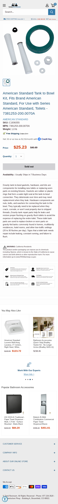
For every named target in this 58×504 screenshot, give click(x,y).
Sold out (29, 166)
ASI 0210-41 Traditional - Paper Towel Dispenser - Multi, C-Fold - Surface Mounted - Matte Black (14, 420)
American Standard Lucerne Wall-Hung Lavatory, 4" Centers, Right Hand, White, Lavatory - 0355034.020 (14, 343)
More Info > (29, 374)
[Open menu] (4, 5)
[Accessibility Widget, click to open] (5, 499)
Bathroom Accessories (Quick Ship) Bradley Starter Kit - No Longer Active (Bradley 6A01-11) (43, 343)
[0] (53, 5)
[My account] (47, 5)
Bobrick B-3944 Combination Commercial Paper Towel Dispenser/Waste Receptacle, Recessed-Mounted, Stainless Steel (43, 420)
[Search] (51, 12)
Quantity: (7, 156)
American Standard (15, 119)
